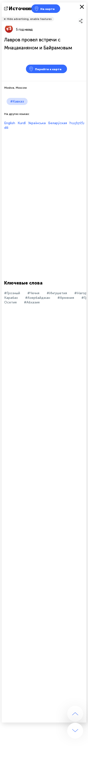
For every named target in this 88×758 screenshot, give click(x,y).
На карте (47, 9)
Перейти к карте (48, 69)
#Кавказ (17, 101)
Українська (37, 123)
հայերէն (76, 123)
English (9, 123)
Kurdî (22, 123)
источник (21, 8)
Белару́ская (57, 123)
